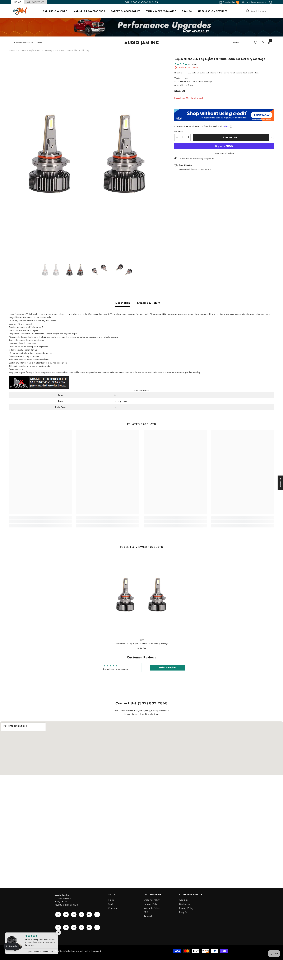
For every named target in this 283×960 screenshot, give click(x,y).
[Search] (258, 11)
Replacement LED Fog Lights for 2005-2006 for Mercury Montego (141, 643)
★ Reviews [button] (280, 483)
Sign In (245, 2)
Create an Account (258, 2)
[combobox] (258, 11)
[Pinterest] (73, 914)
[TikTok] (81, 914)
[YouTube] (89, 914)
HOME (17, 2)
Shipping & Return (148, 303)
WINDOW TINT (35, 2)
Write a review (167, 667)
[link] (40, 521)
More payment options (224, 153)
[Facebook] (58, 914)
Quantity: (178, 131)
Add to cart (231, 137)
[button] (180, 64)
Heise (185, 78)
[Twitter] (97, 914)
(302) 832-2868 (150, 2)
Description (122, 303)
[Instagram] (66, 914)
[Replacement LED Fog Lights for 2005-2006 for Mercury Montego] (141, 594)
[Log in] (263, 42)
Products (22, 50)
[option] (87, 154)
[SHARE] (271, 137)
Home (11, 50)
